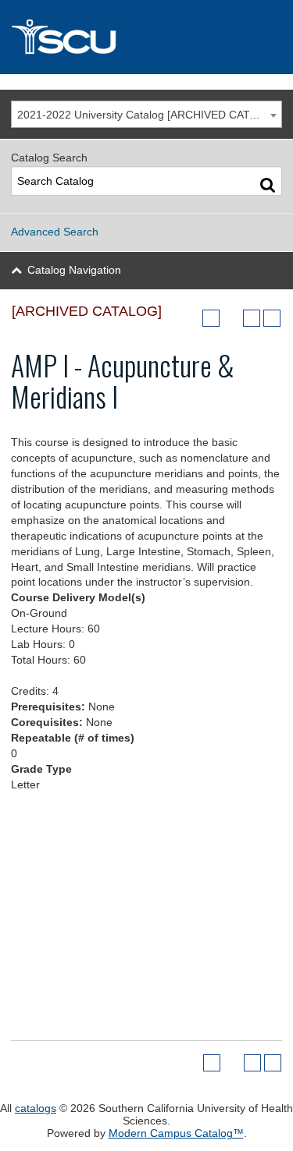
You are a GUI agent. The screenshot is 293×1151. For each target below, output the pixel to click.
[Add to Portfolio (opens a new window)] (211, 318)
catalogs (35, 1108)
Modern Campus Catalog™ (176, 1133)
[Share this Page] (231, 318)
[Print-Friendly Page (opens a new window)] (251, 318)
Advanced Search (54, 231)
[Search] (267, 184)
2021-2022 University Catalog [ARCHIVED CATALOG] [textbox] (149, 114)
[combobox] (146, 114)
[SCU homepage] (146, 37)
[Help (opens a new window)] (271, 318)
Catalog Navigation (74, 270)
